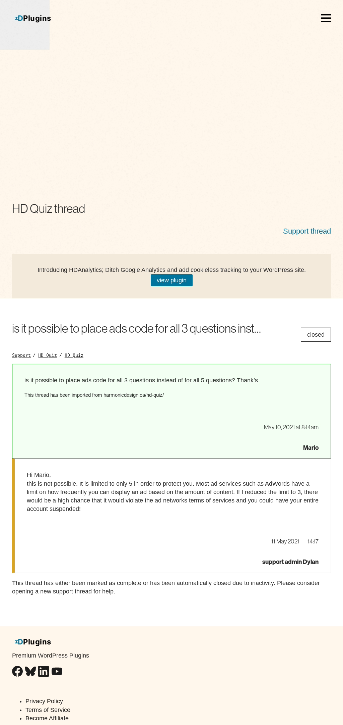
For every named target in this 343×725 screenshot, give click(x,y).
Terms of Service (47, 710)
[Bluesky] (30, 672)
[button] (326, 18)
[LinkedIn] (43, 672)
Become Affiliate (47, 718)
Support (21, 355)
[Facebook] (17, 672)
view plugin (172, 280)
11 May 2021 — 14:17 (295, 541)
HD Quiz (47, 355)
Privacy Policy (44, 701)
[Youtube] (57, 672)
